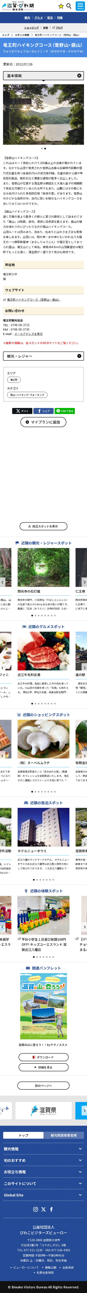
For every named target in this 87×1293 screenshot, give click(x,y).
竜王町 (14, 379)
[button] (42, 148)
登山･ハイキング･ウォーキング (27, 394)
